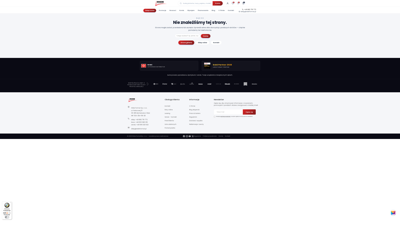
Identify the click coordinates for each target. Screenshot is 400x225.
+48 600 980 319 (142, 122)
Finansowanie (203, 10)
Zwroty (221, 136)
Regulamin (193, 117)
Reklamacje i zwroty (196, 124)
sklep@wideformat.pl (248, 11)
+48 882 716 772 (250, 9)
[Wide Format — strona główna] (164, 3)
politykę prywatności (226, 116)
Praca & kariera (194, 113)
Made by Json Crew (176, 136)
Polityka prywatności (210, 136)
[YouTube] (190, 136)
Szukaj (217, 3)
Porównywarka (170, 128)
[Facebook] (184, 136)
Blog (213, 10)
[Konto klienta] (227, 3)
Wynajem (190, 10)
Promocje (162, 10)
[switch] (7, 217)
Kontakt (231, 10)
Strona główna (186, 43)
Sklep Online (149, 10)
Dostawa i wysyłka (195, 121)
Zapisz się (249, 112)
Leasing (167, 113)
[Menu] (10, 203)
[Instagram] (187, 136)
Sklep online (202, 43)
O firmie (221, 10)
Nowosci (172, 10)
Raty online (169, 110)
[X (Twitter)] (193, 136)
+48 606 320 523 (142, 125)
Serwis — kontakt (171, 117)
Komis (181, 10)
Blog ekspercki (194, 110)
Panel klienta (169, 121)
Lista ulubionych (170, 124)
